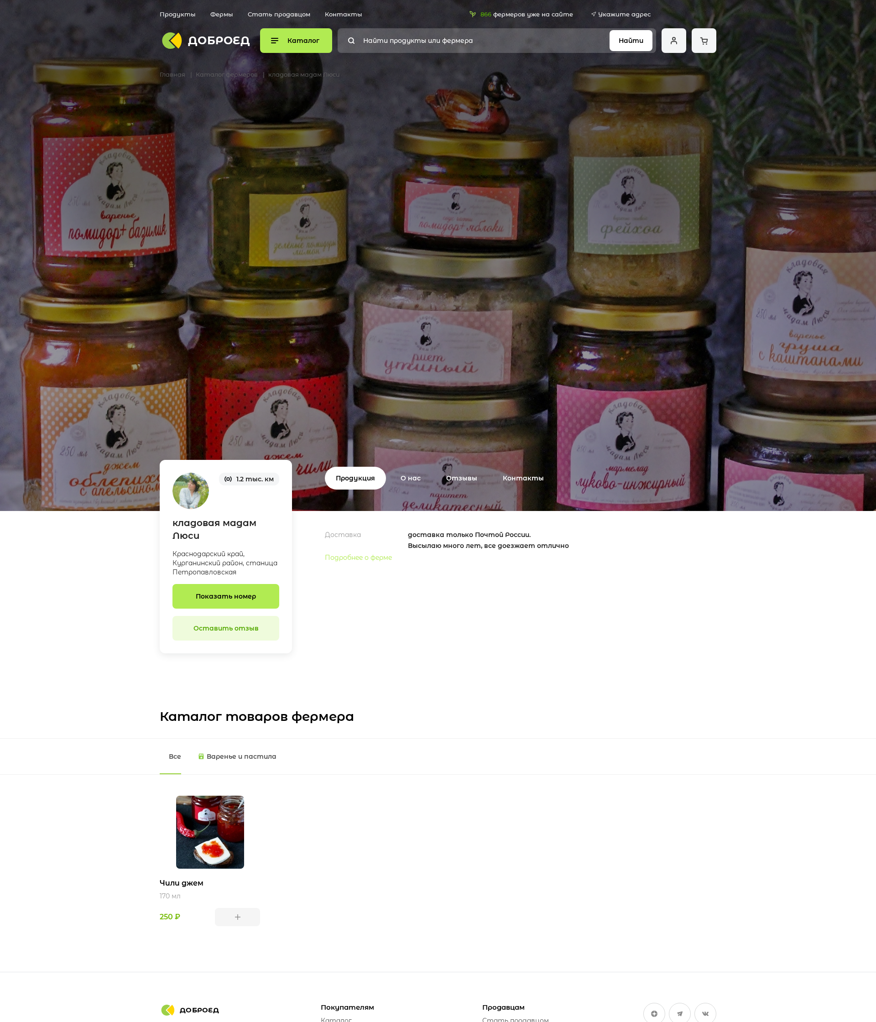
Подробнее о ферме (358, 557)
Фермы (221, 14)
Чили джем (181, 883)
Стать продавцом (279, 14)
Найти (631, 40)
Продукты (178, 14)
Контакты (343, 14)
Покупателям (347, 1007)
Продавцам (503, 1007)
